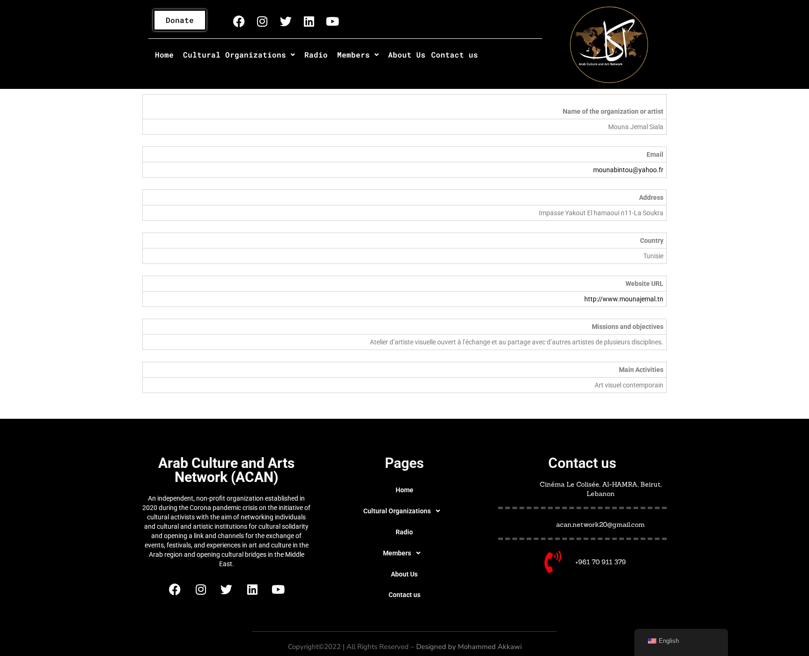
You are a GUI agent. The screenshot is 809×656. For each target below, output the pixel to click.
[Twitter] (285, 21)
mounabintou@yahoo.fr (628, 170)
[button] (239, 54)
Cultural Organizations (234, 54)
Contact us (454, 54)
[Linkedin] (309, 21)
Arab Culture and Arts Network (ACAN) (226, 470)
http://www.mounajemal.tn (623, 299)
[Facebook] (238, 21)
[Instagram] (262, 21)
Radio (316, 54)
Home (164, 54)
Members (353, 54)
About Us (407, 54)
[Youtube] (332, 21)
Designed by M (440, 646)
